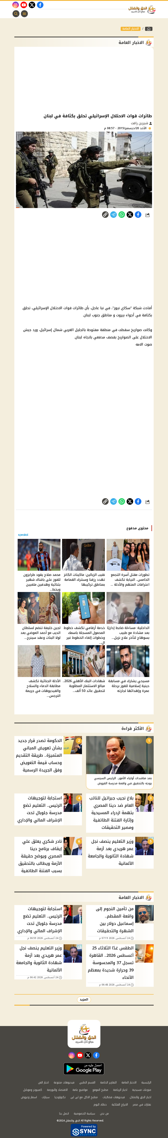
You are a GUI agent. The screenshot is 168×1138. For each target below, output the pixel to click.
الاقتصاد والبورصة (57, 1090)
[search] (16, 13)
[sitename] (84, 1034)
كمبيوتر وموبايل (32, 1090)
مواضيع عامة (80, 1090)
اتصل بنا (64, 1113)
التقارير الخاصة (108, 1082)
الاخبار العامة (130, 29)
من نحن (104, 1113)
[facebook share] (138, 214)
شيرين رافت (140, 123)
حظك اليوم (100, 1104)
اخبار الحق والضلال (140, 1097)
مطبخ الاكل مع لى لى (84, 1097)
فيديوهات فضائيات (114, 1097)
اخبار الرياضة (120, 1090)
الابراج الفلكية (120, 1104)
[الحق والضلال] (148, 29)
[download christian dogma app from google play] (84, 1069)
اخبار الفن (43, 1082)
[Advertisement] (84, 79)
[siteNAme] (143, 9)
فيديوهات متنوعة (64, 1082)
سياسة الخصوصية (84, 1113)
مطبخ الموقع (100, 1090)
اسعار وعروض (29, 1097)
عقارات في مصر (142, 1104)
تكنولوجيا (60, 1097)
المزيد (84, 999)
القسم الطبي (87, 1082)
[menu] (24, 13)
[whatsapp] (105, 214)
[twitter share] (130, 214)
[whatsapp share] (121, 214)
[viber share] (113, 214)
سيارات (46, 1097)
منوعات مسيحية (141, 1090)
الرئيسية (146, 1082)
